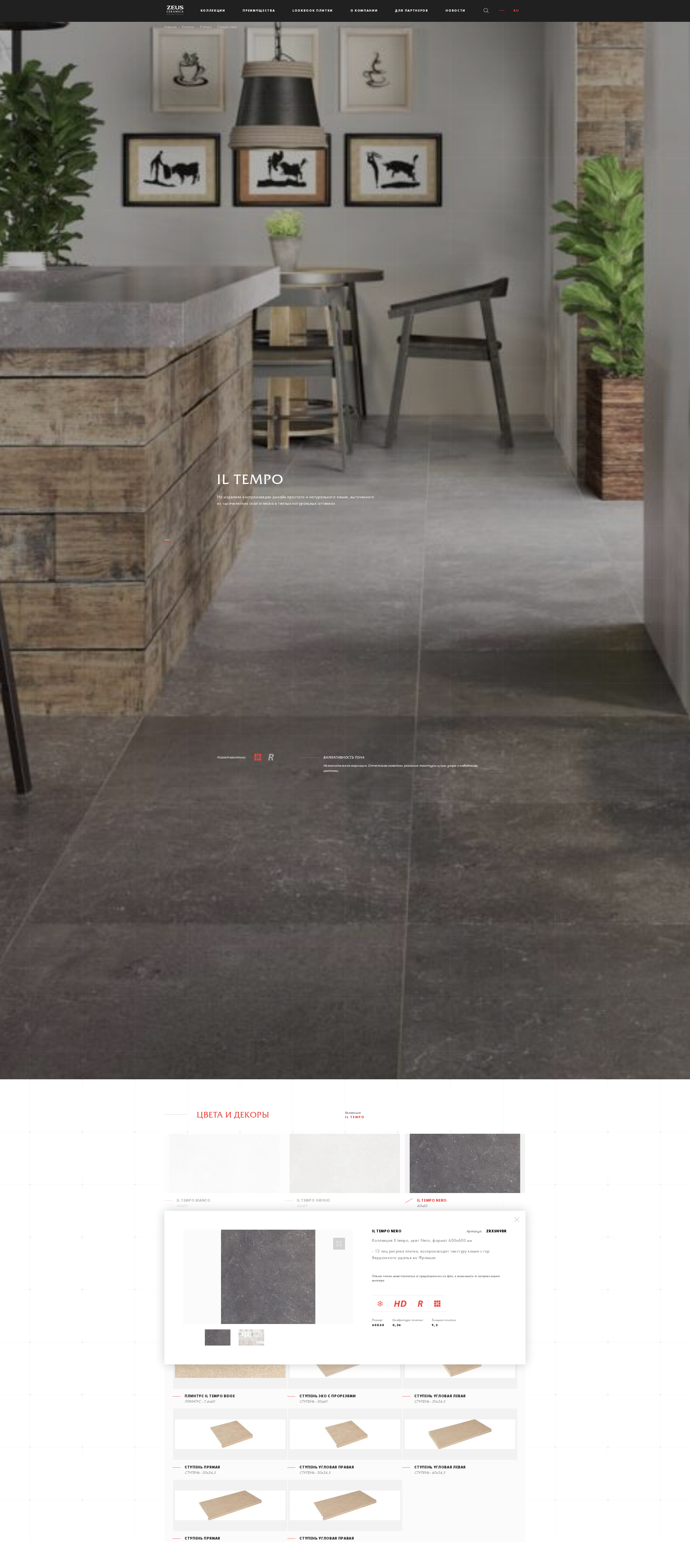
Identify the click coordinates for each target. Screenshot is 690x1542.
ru (516, 10)
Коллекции (213, 10)
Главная (170, 27)
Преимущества (259, 10)
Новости (455, 10)
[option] (268, 1277)
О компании (364, 10)
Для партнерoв (411, 10)
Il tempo (206, 27)
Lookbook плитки (312, 10)
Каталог (188, 27)
